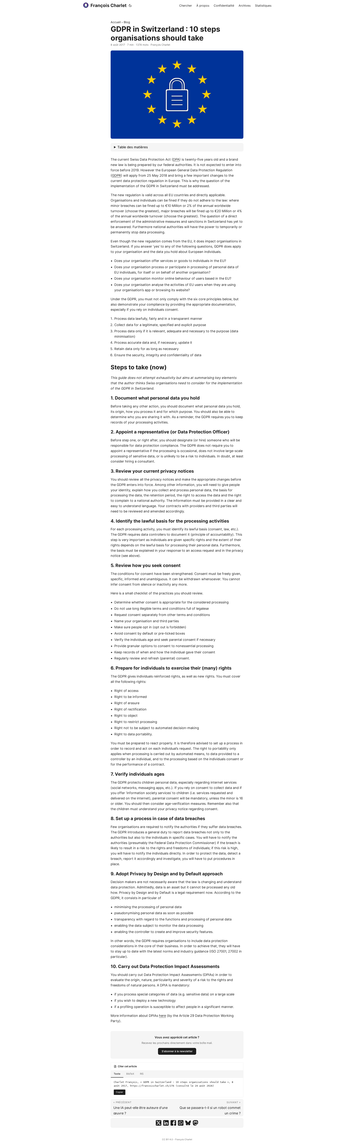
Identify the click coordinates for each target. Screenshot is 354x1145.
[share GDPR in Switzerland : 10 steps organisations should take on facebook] (173, 1123)
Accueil (116, 22)
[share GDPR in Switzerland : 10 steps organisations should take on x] (158, 1123)
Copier (119, 1092)
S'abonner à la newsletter (177, 1051)
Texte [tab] (117, 1073)
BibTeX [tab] (130, 1073)
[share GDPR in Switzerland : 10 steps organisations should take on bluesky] (188, 1123)
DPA (176, 159)
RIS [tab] (141, 1073)
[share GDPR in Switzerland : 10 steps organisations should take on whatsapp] (180, 1123)
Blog (127, 22)
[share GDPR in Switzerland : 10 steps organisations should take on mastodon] (195, 1123)
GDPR (116, 175)
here (162, 1016)
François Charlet (108, 5)
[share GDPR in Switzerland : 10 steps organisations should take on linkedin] (166, 1123)
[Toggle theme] (130, 5)
